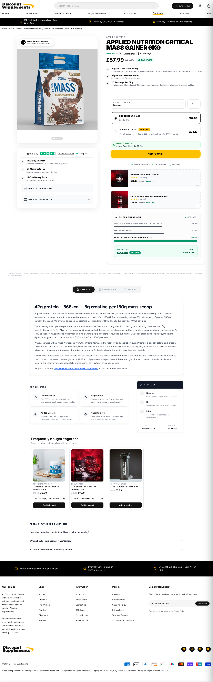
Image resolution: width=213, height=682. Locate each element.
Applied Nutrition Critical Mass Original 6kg (76, 368)
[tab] (54, 138)
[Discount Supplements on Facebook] (183, 649)
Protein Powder (15, 28)
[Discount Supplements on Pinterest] (200, 649)
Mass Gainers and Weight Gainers (38, 28)
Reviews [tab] (132, 290)
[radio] (156, 118)
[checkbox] (156, 178)
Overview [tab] (85, 290)
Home (4, 28)
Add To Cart (156, 154)
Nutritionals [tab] (109, 290)
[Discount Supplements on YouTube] (208, 649)
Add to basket (49, 505)
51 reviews (129, 53)
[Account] (200, 5)
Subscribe (204, 603)
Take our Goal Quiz (182, 6)
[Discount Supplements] (18, 6)
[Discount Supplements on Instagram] (192, 649)
